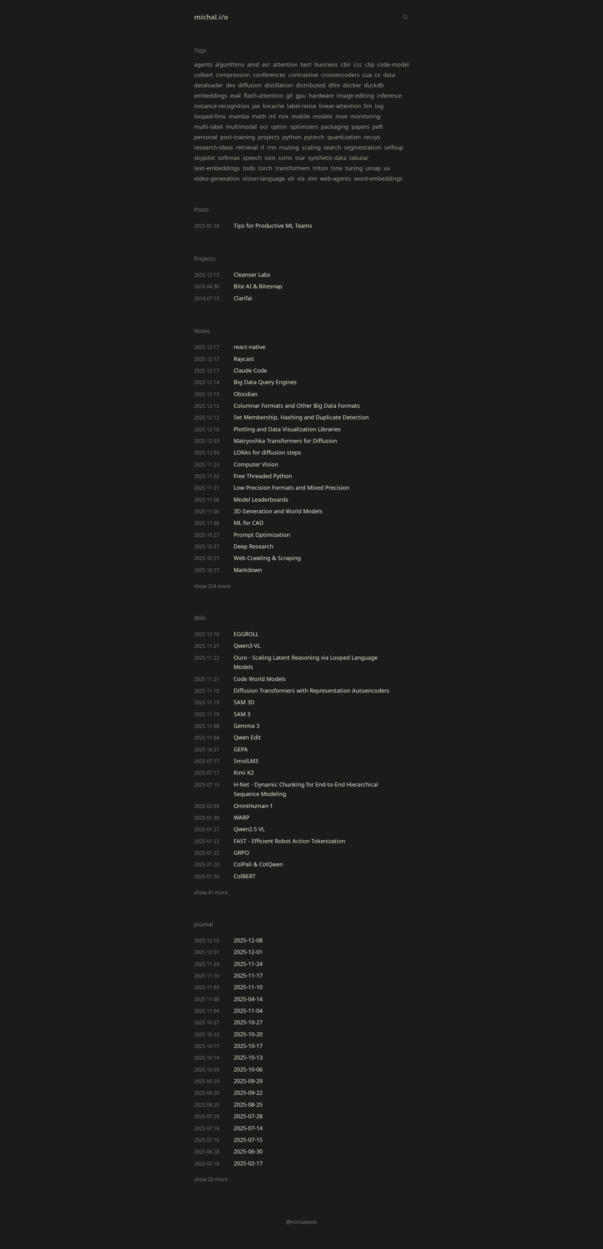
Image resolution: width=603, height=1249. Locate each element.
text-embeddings (217, 168)
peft (377, 126)
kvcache (273, 106)
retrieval (247, 147)
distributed (310, 85)
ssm (269, 157)
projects (269, 137)
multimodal (241, 126)
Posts (201, 209)
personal (205, 137)
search (332, 147)
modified (368, 209)
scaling (311, 147)
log (379, 106)
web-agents (335, 178)
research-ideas (213, 147)
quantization (344, 137)
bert (306, 64)
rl (262, 147)
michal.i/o (211, 16)
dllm (334, 85)
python (291, 137)
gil (289, 95)
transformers (292, 168)
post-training (237, 137)
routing (289, 147)
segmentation (362, 147)
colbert (203, 75)
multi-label (208, 126)
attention (285, 64)
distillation (278, 85)
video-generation (217, 178)
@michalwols (301, 1222)
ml (272, 116)
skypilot (204, 157)
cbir (346, 64)
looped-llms (210, 116)
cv (377, 75)
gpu (301, 95)
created (340, 209)
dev (230, 85)
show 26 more (211, 1179)
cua (367, 75)
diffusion (250, 85)
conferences (269, 75)
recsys (372, 137)
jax (256, 106)
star (300, 157)
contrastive (303, 75)
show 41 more (211, 892)
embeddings (210, 95)
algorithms (229, 64)
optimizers (304, 126)
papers (360, 126)
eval (235, 95)
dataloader (208, 85)
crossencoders (340, 75)
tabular (358, 157)
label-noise (301, 106)
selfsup (393, 147)
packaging (335, 126)
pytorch (314, 137)
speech (252, 157)
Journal (203, 924)
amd (253, 64)
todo (249, 168)
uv (387, 168)
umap (373, 168)
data (389, 75)
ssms (285, 157)
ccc (358, 64)
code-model (393, 64)
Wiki (200, 618)
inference (389, 95)
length (401, 209)
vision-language (263, 178)
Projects (205, 258)
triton (320, 168)
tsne (336, 168)
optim (279, 126)
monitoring (365, 116)
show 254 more (212, 586)
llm (368, 106)
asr (266, 64)
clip (369, 64)
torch (265, 168)
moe (341, 116)
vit (291, 178)
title (386, 209)
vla (301, 178)
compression (233, 75)
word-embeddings (378, 178)
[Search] (405, 17)
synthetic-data (327, 157)
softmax (229, 157)
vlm (312, 178)
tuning (354, 168)
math (259, 116)
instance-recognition (221, 106)
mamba (239, 116)
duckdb (374, 85)
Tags (200, 50)
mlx (284, 116)
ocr (264, 126)
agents (203, 64)
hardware (321, 95)
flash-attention (263, 95)
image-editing (355, 95)
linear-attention (340, 106)
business (326, 64)
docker (352, 85)
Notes (202, 331)
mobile (300, 116)
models (323, 116)
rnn (271, 147)
